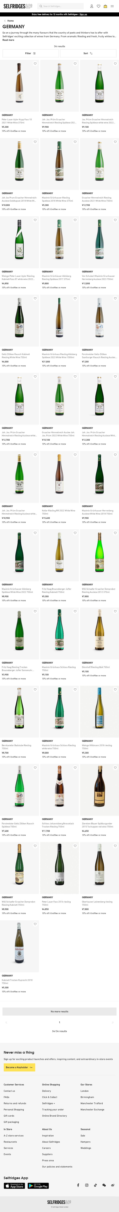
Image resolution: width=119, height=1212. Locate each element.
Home (10, 20)
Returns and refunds (15, 1103)
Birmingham (87, 1097)
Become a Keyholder (17, 1067)
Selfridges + (48, 1103)
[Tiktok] (95, 1187)
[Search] (40, 6)
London (85, 1090)
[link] (19, 121)
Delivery (46, 1090)
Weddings (86, 1148)
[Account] (92, 6)
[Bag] (105, 6)
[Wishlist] (98, 6)
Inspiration (48, 1135)
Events (7, 1154)
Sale (83, 1135)
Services (8, 1148)
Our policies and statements (57, 1166)
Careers (46, 1148)
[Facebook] (78, 1187)
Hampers (85, 1141)
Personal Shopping (14, 1109)
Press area (48, 1160)
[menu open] (112, 6)
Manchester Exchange (92, 1109)
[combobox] (62, 6)
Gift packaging (11, 1121)
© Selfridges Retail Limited (59, 1207)
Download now (78, 14)
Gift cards (9, 1115)
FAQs (6, 1097)
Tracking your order (53, 1109)
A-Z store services (14, 1135)
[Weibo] (112, 1187)
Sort (86, 53)
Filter (28, 53)
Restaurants (10, 1141)
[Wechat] (104, 1187)
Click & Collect (49, 1097)
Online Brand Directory (54, 1115)
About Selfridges (51, 1141)
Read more (8, 39)
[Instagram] (86, 1187)
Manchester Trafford (92, 1103)
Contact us (9, 1090)
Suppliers (47, 1154)
